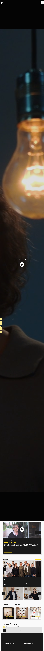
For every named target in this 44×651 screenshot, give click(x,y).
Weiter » (20, 630)
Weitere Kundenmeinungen (8, 566)
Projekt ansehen (7, 549)
